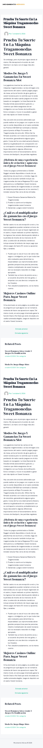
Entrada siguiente (21, 333)
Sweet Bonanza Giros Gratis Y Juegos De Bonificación (18, 352)
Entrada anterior (21, 329)
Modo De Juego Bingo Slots (17, 364)
